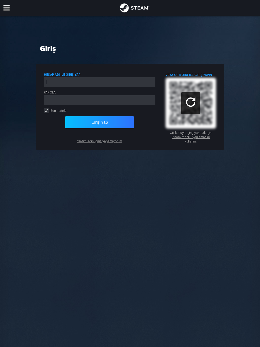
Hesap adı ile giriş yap (62, 74)
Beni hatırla (59, 111)
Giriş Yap (99, 122)
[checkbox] (46, 110)
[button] (190, 103)
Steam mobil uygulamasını (191, 137)
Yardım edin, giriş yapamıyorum (99, 141)
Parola (50, 92)
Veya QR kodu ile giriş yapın (189, 75)
